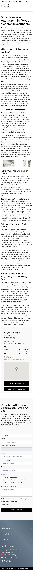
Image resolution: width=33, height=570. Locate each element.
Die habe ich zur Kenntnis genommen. (15, 500)
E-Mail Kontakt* (6, 460)
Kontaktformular (8, 552)
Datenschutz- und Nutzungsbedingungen (15, 499)
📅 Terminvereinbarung (8, 555)
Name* (3, 453)
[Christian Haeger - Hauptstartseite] (3, 1)
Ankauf (28, 1)
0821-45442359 (9, 341)
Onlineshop (8, 1)
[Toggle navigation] (29, 7)
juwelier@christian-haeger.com (11, 550)
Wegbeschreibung (15, 383)
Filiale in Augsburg (12, 119)
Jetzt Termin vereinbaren (16, 389)
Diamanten (22, 480)
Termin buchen (16, 510)
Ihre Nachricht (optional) (8, 486)
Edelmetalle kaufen (9, 480)
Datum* (3, 439)
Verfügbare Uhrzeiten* (8, 445)
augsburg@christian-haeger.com (14, 343)
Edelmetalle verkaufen (10, 477)
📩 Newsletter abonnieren (9, 557)
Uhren (15, 1)
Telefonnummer (6, 467)
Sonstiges (21, 482)
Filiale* (3, 432)
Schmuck (21, 1)
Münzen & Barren (7, 4)
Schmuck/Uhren (8, 482)
